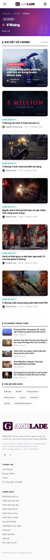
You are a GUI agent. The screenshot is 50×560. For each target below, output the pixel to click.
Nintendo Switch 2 (23, 403)
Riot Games (9, 397)
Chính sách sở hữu (10, 513)
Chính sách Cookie (10, 517)
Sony (7, 403)
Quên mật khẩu (8, 534)
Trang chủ (6, 13)
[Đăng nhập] (45, 4)
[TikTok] (10, 455)
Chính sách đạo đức (10, 505)
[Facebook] (4, 455)
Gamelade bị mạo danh (11, 526)
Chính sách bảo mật (10, 501)
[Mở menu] (4, 4)
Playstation (32, 391)
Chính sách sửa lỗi (9, 509)
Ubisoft (34, 397)
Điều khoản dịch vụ (10, 496)
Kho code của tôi (9, 543)
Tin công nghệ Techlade (12, 482)
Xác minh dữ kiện (9, 522)
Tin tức (5, 478)
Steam (7, 391)
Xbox (23, 397)
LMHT (19, 391)
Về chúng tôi (7, 469)
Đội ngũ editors (8, 474)
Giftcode (5, 538)
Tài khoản (6, 530)
